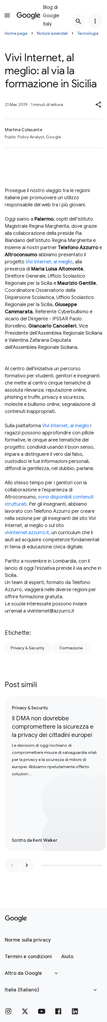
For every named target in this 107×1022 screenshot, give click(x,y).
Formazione (71, 648)
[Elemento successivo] (27, 865)
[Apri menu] (7, 15)
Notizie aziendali (52, 33)
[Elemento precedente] (12, 865)
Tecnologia (87, 33)
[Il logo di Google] (16, 918)
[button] (99, 104)
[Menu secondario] (95, 21)
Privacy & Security (27, 648)
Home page (16, 33)
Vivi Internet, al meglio (49, 262)
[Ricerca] (78, 21)
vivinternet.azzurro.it (27, 533)
